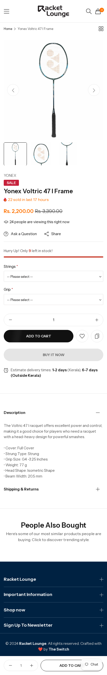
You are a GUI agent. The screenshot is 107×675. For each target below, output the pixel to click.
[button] (94, 90)
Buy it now (53, 355)
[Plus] (96, 319)
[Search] (89, 11)
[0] (98, 11)
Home (8, 29)
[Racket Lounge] (53, 11)
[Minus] (10, 319)
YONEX (10, 175)
